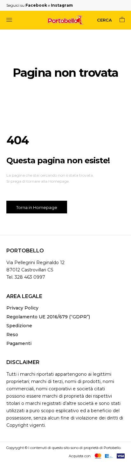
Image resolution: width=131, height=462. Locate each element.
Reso (12, 334)
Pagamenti (18, 343)
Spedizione (19, 326)
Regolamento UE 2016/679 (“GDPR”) (48, 317)
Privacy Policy (22, 308)
